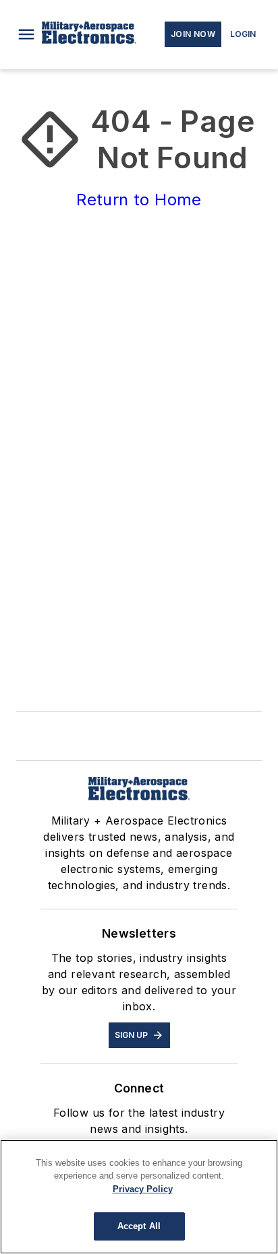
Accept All (139, 1226)
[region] (139, 1197)
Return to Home (139, 199)
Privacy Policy (143, 1189)
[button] (26, 34)
